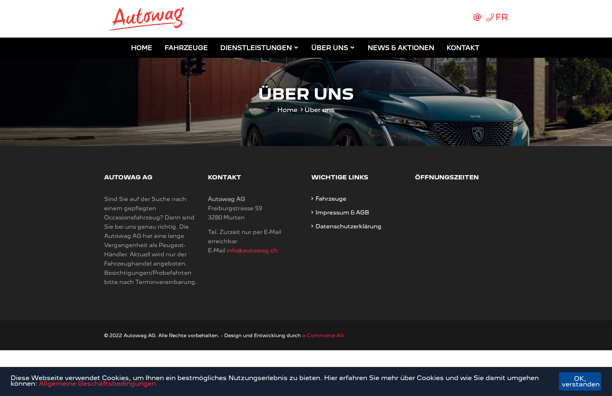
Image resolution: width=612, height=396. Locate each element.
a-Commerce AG (323, 335)
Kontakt (463, 47)
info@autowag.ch (252, 250)
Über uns (329, 47)
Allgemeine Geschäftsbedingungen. (98, 383)
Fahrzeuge (186, 47)
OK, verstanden (581, 381)
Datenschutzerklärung (348, 226)
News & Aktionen (401, 47)
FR (501, 17)
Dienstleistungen (256, 47)
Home (141, 47)
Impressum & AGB (342, 212)
